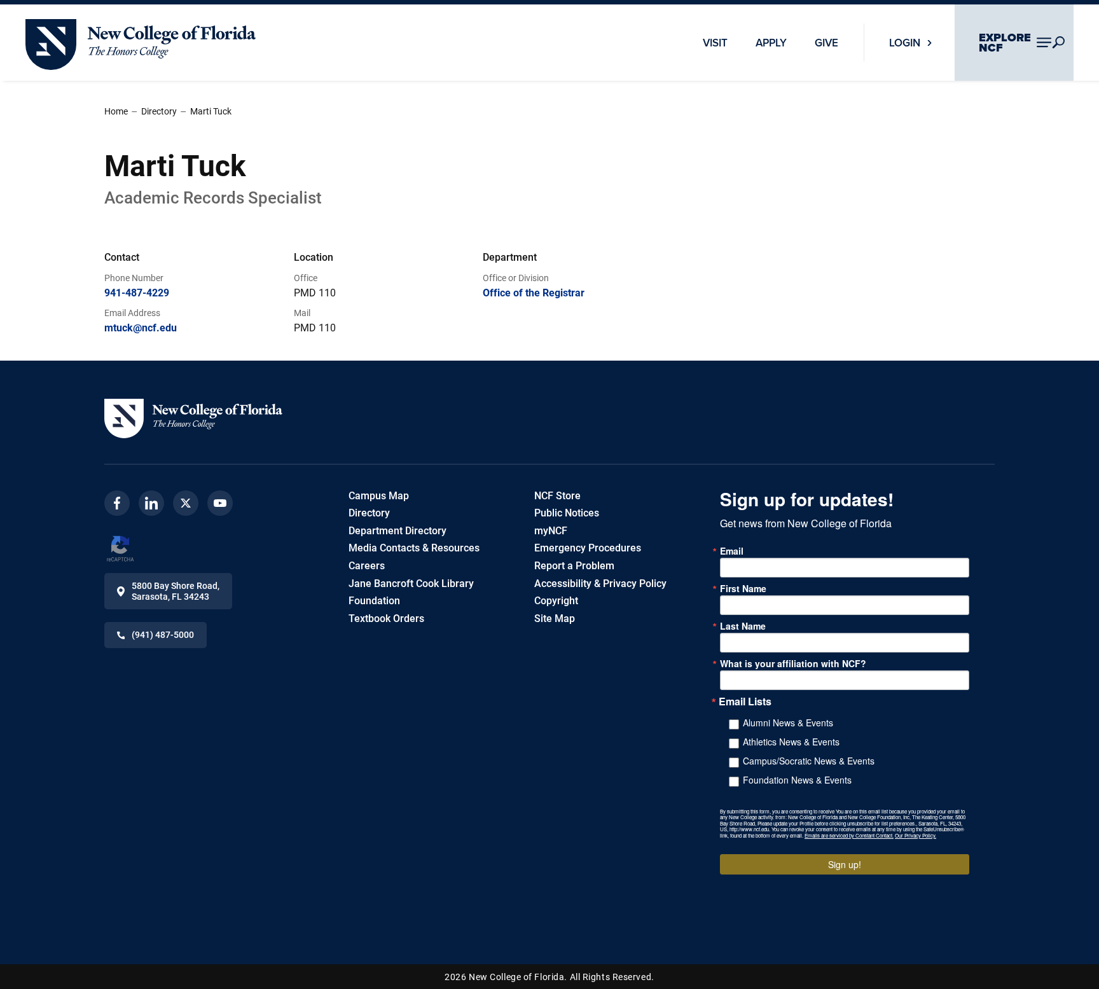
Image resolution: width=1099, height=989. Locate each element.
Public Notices (566, 513)
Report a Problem (574, 566)
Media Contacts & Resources (414, 548)
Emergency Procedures (587, 548)
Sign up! (844, 864)
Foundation (374, 601)
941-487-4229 (136, 293)
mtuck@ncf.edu (140, 328)
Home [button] (116, 111)
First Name (743, 588)
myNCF (550, 531)
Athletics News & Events (791, 741)
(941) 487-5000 (163, 635)
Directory (369, 513)
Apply (771, 42)
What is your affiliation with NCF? (793, 663)
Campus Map (379, 496)
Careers (367, 566)
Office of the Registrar (533, 293)
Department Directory (397, 531)
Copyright (556, 601)
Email (731, 550)
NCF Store (557, 496)
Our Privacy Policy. (915, 835)
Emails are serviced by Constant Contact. (849, 835)
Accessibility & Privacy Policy (600, 583)
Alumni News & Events (788, 722)
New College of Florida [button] (76, 25)
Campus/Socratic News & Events (808, 760)
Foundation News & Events (797, 779)
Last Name (743, 625)
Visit (715, 42)
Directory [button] (159, 111)
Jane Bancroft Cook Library (411, 583)
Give (826, 42)
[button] (193, 418)
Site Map (554, 618)
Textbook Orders (386, 618)
